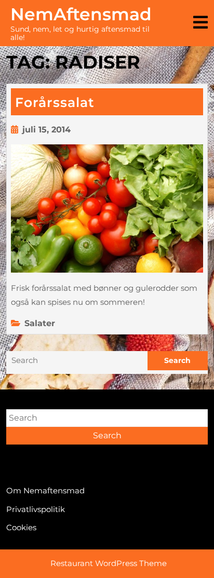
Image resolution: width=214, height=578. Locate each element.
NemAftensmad (81, 14)
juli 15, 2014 (46, 130)
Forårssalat (55, 102)
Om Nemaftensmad (45, 490)
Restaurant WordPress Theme (108, 563)
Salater (39, 323)
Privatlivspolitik (35, 509)
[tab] (200, 23)
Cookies (21, 527)
